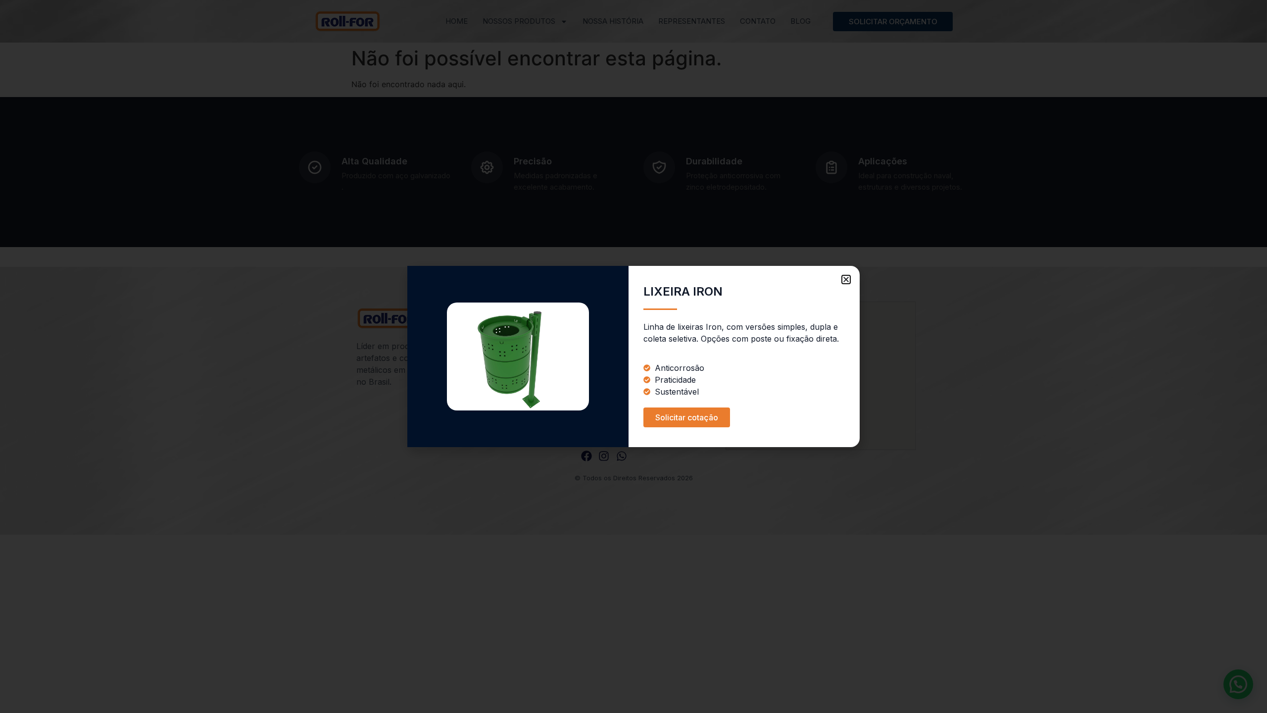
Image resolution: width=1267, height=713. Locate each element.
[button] (846, 279)
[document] (633, 356)
